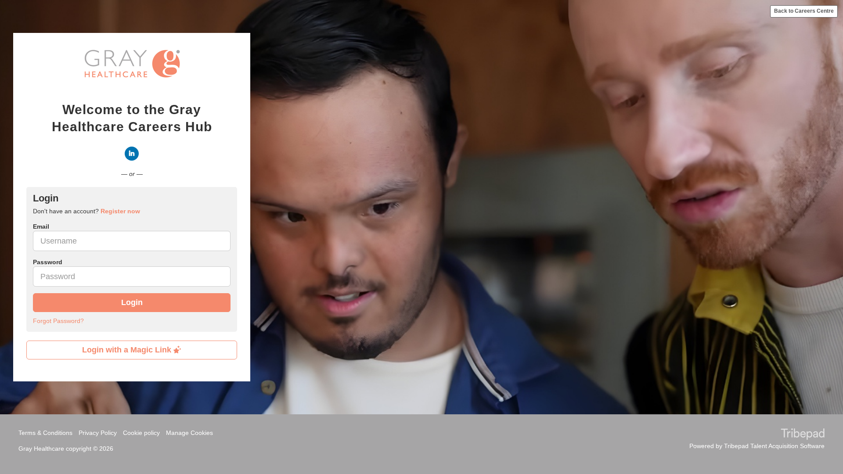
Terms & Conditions (45, 432)
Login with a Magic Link (127, 349)
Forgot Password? (58, 320)
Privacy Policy (98, 432)
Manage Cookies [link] (189, 432)
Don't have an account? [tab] (86, 211)
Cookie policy (141, 432)
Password (47, 262)
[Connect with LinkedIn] (132, 154)
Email (41, 226)
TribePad (803, 435)
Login (132, 302)
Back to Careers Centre (804, 11)
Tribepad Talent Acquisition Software (774, 445)
